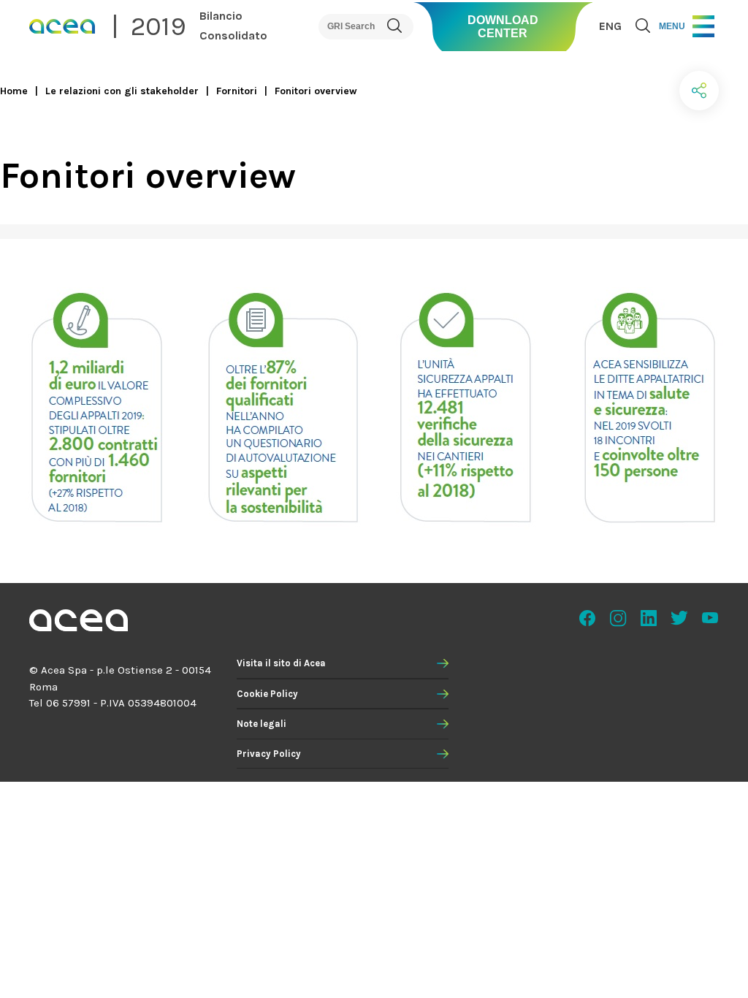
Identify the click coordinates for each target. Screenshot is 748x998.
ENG (610, 26)
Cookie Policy (267, 693)
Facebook (587, 618)
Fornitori (236, 91)
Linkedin (648, 618)
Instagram (618, 618)
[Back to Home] (78, 622)
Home (14, 91)
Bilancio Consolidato (233, 25)
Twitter (679, 618)
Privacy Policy (269, 753)
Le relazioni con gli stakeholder (122, 91)
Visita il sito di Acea (281, 663)
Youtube (710, 618)
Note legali (261, 723)
